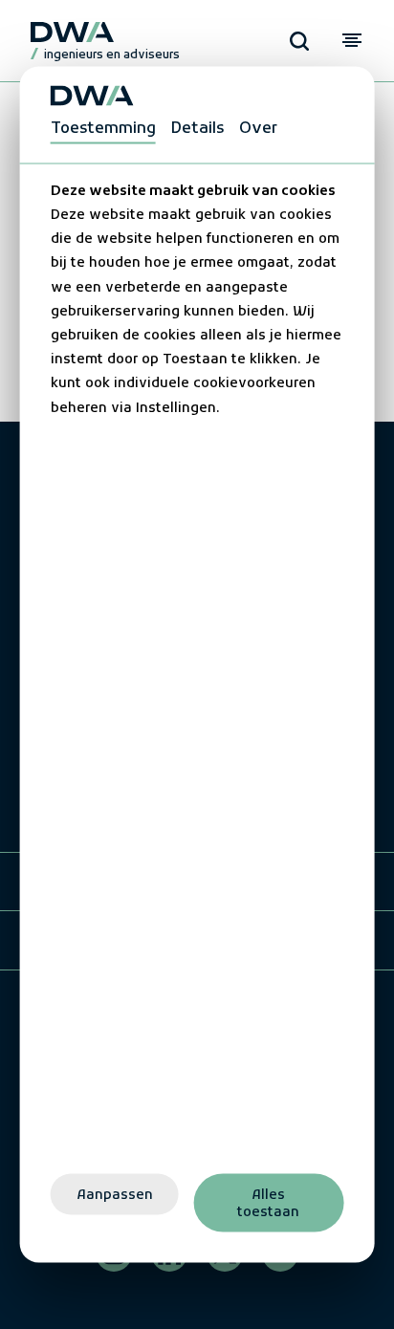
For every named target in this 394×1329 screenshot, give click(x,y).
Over (258, 128)
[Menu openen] (351, 40)
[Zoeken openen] (299, 41)
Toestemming (103, 128)
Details (197, 128)
